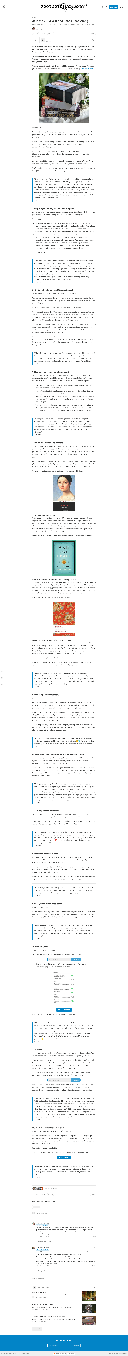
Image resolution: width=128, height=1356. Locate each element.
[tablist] (39, 1207)
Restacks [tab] (43, 1207)
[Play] (43, 40)
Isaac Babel (73, 293)
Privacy (14, 1353)
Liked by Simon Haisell (43, 1225)
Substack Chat (70, 385)
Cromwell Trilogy (84, 212)
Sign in (122, 7)
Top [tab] (34, 1287)
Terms (18, 1353)
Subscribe (113, 7)
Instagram (63, 151)
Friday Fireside (47, 52)
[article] (64, 1296)
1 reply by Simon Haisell (44, 1241)
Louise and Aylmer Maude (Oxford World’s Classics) (51, 640)
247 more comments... (38, 1279)
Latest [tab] (39, 1287)
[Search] (102, 7)
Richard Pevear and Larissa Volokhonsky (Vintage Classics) (54, 579)
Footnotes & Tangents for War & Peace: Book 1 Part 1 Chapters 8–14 (52, 1307)
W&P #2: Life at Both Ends (42, 1305)
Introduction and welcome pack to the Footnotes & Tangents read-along (53, 1319)
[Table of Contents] (2, 677)
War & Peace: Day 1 (39, 1292)
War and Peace (68, 56)
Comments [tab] (36, 1207)
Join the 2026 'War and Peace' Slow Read (48, 1317)
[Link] (29, 208)
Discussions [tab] (45, 1287)
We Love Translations (69, 665)
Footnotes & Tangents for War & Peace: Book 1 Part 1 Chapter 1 (51, 1295)
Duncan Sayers (40, 1247)
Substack (65, 163)
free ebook (61, 1053)
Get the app (71, 1353)
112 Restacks (54, 1188)
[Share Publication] (106, 7)
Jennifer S (39, 1223)
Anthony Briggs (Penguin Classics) (45, 515)
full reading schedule (49, 911)
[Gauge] (93, 40)
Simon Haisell (40, 28)
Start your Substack (61, 1353)
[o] (88, 1308)
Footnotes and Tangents (57, 46)
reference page (66, 773)
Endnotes (35, 18)
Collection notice (25, 1353)
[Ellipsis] (94, 1223)
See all (36, 1329)
